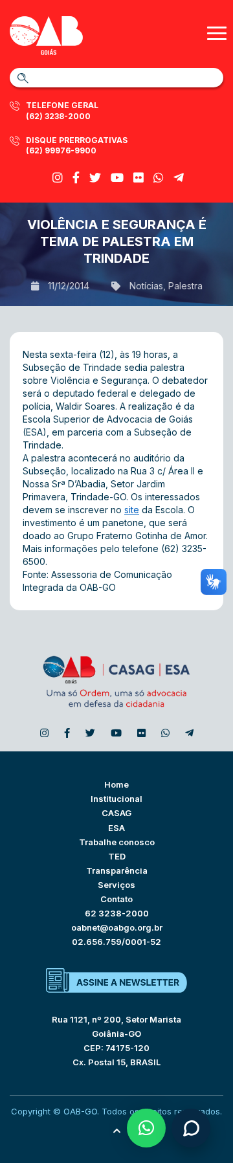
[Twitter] (95, 177)
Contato (116, 899)
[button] (146, 1128)
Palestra (185, 285)
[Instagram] (57, 177)
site (131, 509)
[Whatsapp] (158, 177)
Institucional (116, 798)
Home (116, 784)
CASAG (116, 813)
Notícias (146, 285)
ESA (116, 828)
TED (117, 856)
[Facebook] (76, 177)
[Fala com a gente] (191, 1128)
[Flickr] (138, 177)
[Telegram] (178, 177)
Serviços (116, 885)
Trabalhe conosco (117, 842)
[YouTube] (117, 177)
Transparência (117, 870)
